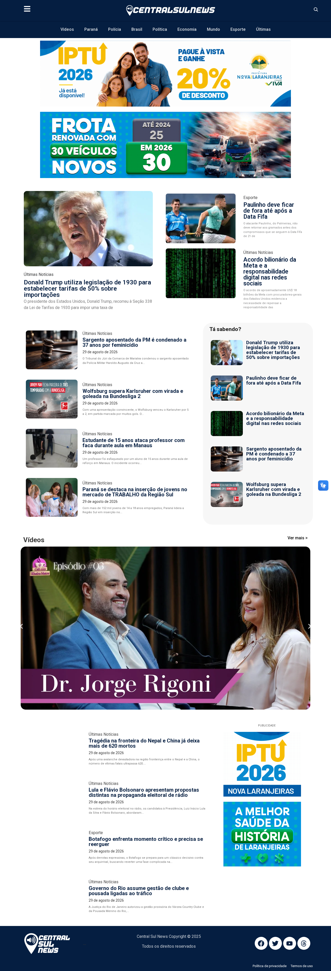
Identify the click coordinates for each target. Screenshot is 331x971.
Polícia (114, 29)
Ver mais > (298, 537)
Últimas (263, 29)
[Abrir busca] (316, 9)
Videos (67, 29)
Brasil (136, 29)
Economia (187, 29)
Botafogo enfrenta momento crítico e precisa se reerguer (146, 707)
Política (160, 29)
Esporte (238, 29)
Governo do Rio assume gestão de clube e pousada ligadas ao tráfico (139, 756)
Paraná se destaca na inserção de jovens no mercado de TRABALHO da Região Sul (134, 492)
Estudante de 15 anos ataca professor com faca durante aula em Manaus (133, 442)
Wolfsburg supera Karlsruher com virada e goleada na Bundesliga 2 (132, 393)
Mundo (213, 29)
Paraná (91, 29)
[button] (21, 559)
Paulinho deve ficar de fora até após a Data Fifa (268, 210)
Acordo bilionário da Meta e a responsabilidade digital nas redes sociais (269, 271)
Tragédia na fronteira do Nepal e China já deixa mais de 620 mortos (144, 609)
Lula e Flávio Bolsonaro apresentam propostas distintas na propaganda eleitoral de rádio (144, 658)
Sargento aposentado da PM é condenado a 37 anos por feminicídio (134, 342)
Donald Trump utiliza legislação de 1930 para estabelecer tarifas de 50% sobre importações (87, 288)
